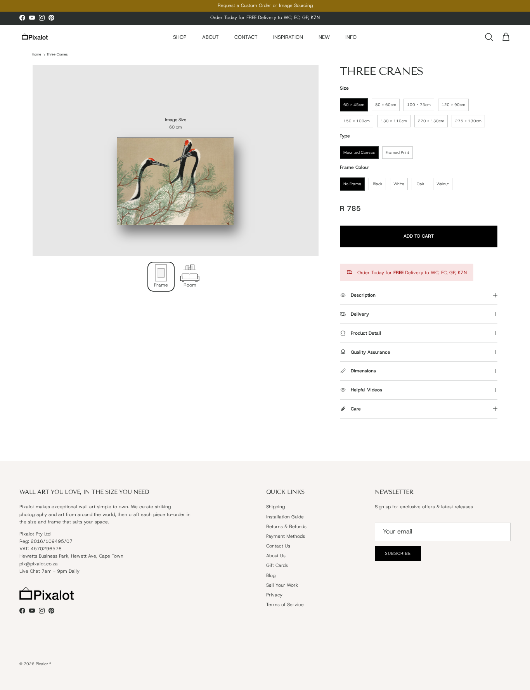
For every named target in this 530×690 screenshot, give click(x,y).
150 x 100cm (356, 120)
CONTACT (246, 37)
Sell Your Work (282, 585)
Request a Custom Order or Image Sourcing (265, 5)
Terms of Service (285, 604)
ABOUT (210, 37)
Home (36, 54)
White (398, 183)
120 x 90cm (453, 104)
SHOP (180, 37)
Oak (420, 183)
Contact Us (278, 546)
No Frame (352, 183)
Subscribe (398, 553)
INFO (351, 37)
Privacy (274, 595)
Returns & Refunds (286, 526)
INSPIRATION (288, 37)
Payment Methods (285, 536)
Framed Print (397, 152)
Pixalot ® (43, 663)
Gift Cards (277, 565)
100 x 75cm (419, 104)
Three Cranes (57, 54)
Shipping (275, 507)
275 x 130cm (468, 120)
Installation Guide (285, 517)
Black (377, 183)
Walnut (442, 183)
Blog (270, 575)
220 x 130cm (431, 120)
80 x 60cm (385, 104)
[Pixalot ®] (34, 37)
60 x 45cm (353, 104)
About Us (276, 556)
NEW (324, 37)
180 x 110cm (394, 120)
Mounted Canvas (359, 152)
